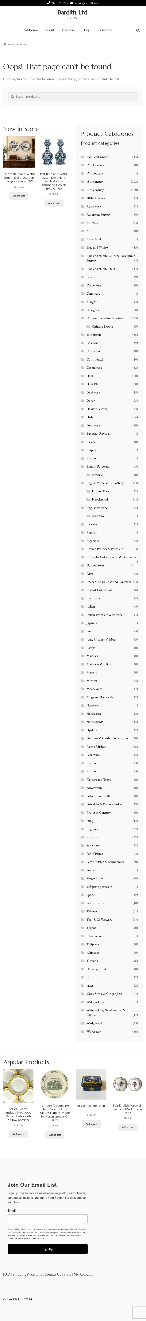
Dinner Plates (101, 491)
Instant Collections (99, 590)
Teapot (91, 928)
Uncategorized (96, 969)
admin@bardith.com (87, 3)
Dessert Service (97, 409)
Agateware (93, 206)
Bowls (90, 277)
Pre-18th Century (98, 812)
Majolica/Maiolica (98, 664)
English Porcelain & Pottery (105, 483)
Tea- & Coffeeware (99, 919)
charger (91, 302)
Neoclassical (100, 499)
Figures (91, 532)
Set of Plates (94, 854)
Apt (89, 231)
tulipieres (92, 952)
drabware (98, 516)
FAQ (6, 1274)
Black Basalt (94, 239)
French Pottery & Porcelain (104, 549)
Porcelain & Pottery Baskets (105, 804)
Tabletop (92, 911)
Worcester (93, 1031)
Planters (92, 771)
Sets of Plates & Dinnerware (105, 862)
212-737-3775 (59, 3)
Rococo (91, 837)
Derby (90, 400)
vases (89, 985)
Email (12, 1210)
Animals (92, 223)
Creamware (94, 367)
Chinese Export (102, 326)
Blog (86, 30)
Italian (90, 606)
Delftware (93, 392)
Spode (90, 895)
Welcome (31, 30)
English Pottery (96, 508)
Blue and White (97, 247)
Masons (91, 672)
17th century (94, 173)
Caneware (93, 293)
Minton (91, 681)
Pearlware (93, 755)
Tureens (92, 961)
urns (89, 977)
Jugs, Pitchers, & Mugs (101, 639)
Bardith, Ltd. (73, 12)
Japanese (92, 623)
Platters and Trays (98, 779)
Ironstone (93, 598)
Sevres (90, 870)
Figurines (92, 541)
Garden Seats (95, 565)
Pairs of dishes (96, 747)
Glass (89, 574)
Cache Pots (93, 285)
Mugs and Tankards (99, 697)
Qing (89, 821)
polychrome (94, 788)
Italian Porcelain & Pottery (104, 615)
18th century (95, 181)
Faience (91, 524)
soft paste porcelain (99, 887)
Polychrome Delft (98, 796)
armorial (97, 475)
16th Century (95, 165)
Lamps (90, 648)
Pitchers (92, 763)
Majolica (92, 656)
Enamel (91, 458)
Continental (94, 359)
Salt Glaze (93, 845)
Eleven (91, 442)
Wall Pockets (95, 1002)
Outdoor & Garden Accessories (107, 738)
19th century (95, 190)
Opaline (91, 730)
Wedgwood (94, 1023)
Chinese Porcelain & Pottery (105, 318)
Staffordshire (95, 903)
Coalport (92, 343)
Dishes (90, 417)
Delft (89, 376)
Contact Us (104, 30)
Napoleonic (94, 705)
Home (11, 44)
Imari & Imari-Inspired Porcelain (108, 582)
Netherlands (94, 722)
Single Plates (94, 878)
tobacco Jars (94, 936)
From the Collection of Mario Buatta (111, 557)
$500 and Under (97, 157)
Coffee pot (93, 351)
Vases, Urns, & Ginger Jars (104, 994)
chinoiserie (94, 334)
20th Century (95, 198)
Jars (88, 631)
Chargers (92, 310)
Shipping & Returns (27, 1274)
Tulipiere (92, 944)
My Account (83, 1274)
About (49, 30)
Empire (91, 450)
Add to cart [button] (19, 195)
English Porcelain (98, 466)
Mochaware (94, 689)
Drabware (93, 425)
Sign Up (48, 1249)
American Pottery (98, 214)
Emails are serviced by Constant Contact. (27, 1238)
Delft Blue (93, 384)
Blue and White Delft (100, 269)
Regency (92, 829)
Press (67, 1274)
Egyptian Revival (98, 433)
